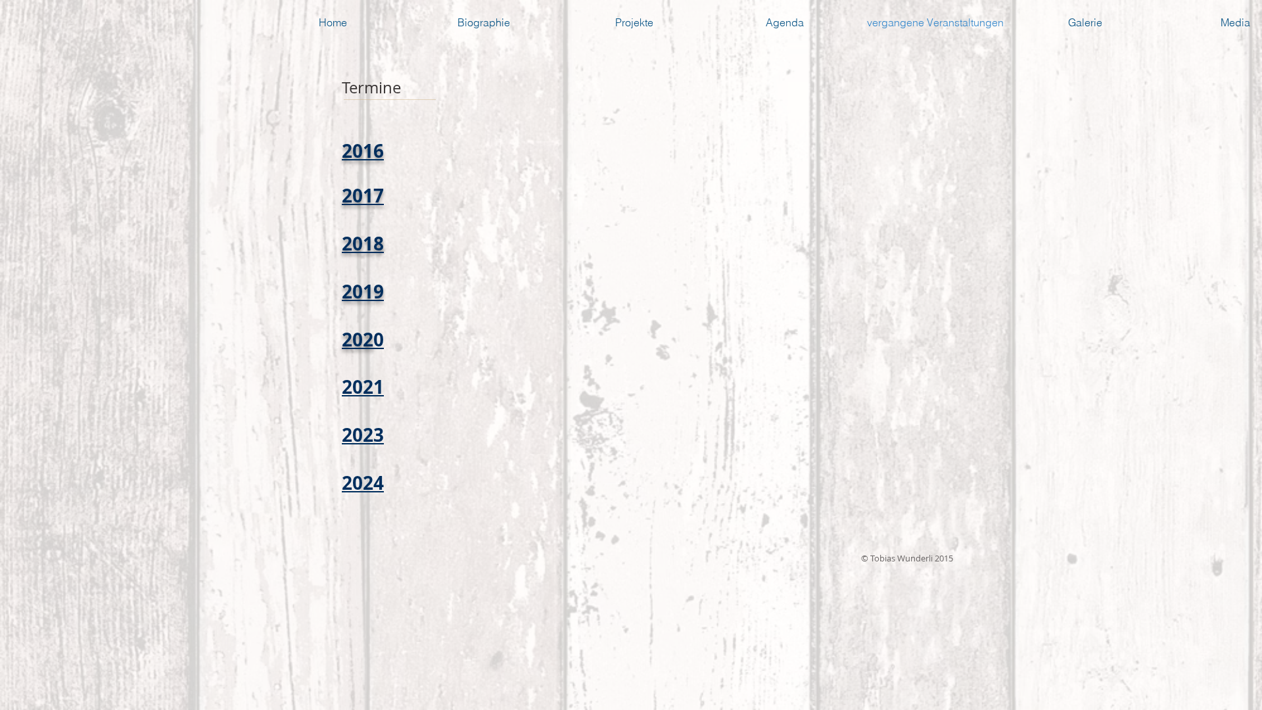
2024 (363, 483)
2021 (363, 387)
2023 (363, 435)
